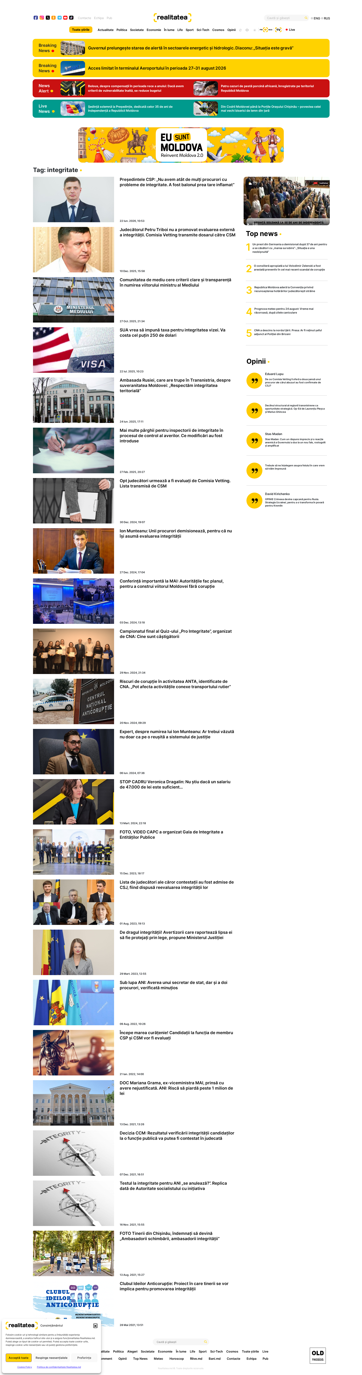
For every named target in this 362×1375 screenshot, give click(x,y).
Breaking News (48, 48)
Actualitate (106, 30)
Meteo (158, 1358)
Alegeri (132, 1351)
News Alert (44, 88)
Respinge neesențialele (51, 1358)
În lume (169, 30)
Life (180, 30)
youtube (65, 18)
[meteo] (254, 30)
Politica (122, 30)
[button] (95, 1325)
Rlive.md (196, 1358)
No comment (103, 1358)
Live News (44, 109)
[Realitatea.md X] (47, 17)
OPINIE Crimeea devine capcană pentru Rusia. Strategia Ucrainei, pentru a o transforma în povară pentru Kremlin (294, 502)
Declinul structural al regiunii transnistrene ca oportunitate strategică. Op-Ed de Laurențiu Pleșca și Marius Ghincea (295, 408)
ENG (317, 18)
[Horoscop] (240, 30)
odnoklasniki (53, 18)
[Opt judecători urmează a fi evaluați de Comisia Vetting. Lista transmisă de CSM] (73, 500)
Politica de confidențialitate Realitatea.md (59, 1367)
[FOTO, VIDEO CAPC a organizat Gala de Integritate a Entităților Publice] (73, 852)
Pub (109, 18)
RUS (327, 18)
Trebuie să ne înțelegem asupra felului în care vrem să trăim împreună (295, 467)
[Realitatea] (196, 18)
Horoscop (176, 1358)
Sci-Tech (203, 30)
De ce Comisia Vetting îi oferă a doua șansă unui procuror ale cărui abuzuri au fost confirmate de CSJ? (293, 382)
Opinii (231, 30)
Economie (154, 30)
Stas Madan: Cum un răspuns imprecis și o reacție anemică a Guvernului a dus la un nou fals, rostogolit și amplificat (295, 442)
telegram (59, 18)
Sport (190, 30)
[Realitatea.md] (318, 1356)
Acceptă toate (18, 1358)
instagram (42, 18)
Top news (262, 233)
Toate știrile (81, 30)
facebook (36, 18)
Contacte (84, 18)
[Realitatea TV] (278, 29)
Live (292, 29)
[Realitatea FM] (266, 29)
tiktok (71, 18)
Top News (140, 1358)
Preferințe (84, 1358)
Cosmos (218, 30)
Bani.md (215, 1358)
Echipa (99, 18)
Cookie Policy (24, 1367)
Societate (137, 30)
